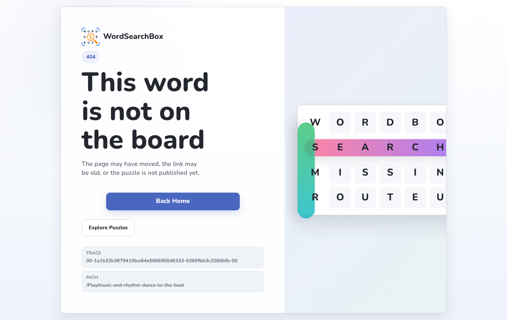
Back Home (173, 201)
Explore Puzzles (108, 227)
